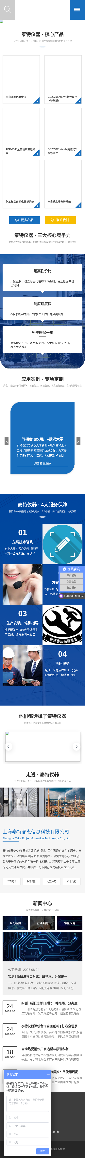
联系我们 (31, 881)
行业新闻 (42, 923)
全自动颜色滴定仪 (16, 96)
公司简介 (11, 881)
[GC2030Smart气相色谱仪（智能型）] (62, 91)
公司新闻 (15, 923)
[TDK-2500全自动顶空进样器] (21, 143)
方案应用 (51, 881)
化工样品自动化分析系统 (20, 201)
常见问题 (69, 923)
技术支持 (71, 881)
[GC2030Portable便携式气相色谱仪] (62, 143)
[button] (6, 441)
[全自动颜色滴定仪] (21, 91)
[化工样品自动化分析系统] (21, 195)
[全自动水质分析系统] (62, 195)
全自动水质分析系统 (59, 201)
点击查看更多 (42, 463)
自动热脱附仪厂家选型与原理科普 (45, 1049)
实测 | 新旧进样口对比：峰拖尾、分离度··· (37, 976)
